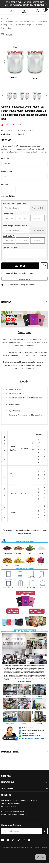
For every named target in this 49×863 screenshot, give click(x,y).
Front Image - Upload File (15, 203)
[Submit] (44, 831)
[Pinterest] (13, 840)
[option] (24, 64)
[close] (46, 3)
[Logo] (24, 11)
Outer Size (6, 158)
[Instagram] (24, 840)
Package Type (7, 171)
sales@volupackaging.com (17, 814)
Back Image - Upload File (15, 226)
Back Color (8, 236)
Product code (6, 130)
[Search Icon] (11, 11)
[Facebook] (2, 840)
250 (6, 285)
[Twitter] (7, 840)
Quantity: (4, 184)
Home (3, 18)
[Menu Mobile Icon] (3, 11)
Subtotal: (4, 196)
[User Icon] (37, 11)
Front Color (8, 214)
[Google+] (18, 840)
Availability (5, 134)
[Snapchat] (29, 840)
